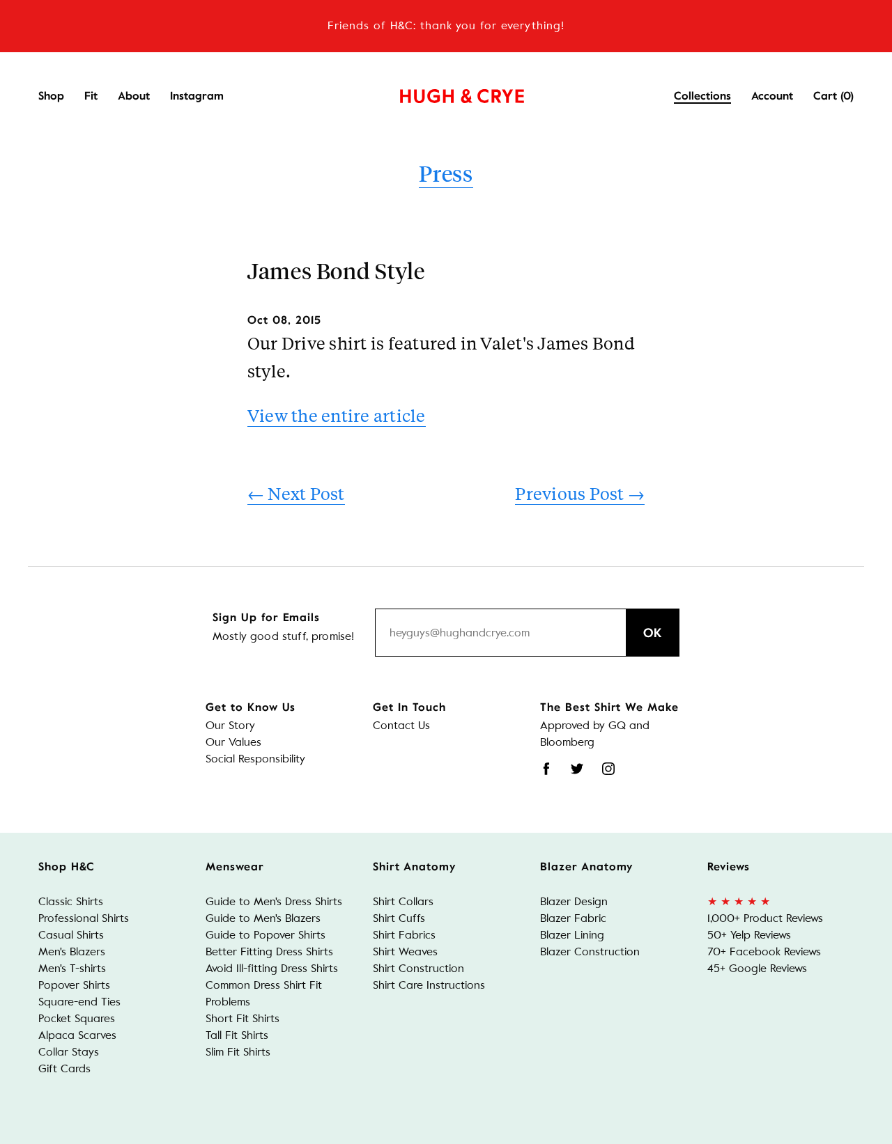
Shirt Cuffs (399, 918)
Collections (702, 96)
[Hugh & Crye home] (444, 92)
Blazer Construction (590, 951)
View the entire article (336, 415)
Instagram (197, 96)
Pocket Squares (76, 1018)
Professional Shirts (83, 918)
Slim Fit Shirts (238, 1051)
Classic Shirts (70, 901)
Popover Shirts (74, 985)
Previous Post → (580, 493)
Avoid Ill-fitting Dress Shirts (272, 968)
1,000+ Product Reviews (765, 918)
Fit (91, 96)
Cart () (833, 96)
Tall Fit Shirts (237, 1035)
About (134, 96)
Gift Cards (64, 1068)
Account (772, 96)
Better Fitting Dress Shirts (269, 951)
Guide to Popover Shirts (265, 934)
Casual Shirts (71, 934)
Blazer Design (574, 901)
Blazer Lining (572, 934)
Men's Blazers (71, 951)
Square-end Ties (79, 1001)
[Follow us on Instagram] (608, 768)
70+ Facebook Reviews (764, 951)
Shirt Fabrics (404, 934)
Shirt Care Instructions (429, 985)
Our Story (230, 725)
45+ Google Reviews (757, 968)
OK (652, 633)
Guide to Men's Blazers (263, 918)
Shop (51, 96)
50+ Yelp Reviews (749, 934)
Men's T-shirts (72, 968)
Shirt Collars (403, 901)
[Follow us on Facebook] (546, 768)
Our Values (233, 742)
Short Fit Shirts (242, 1018)
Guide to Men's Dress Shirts (274, 901)
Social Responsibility (255, 758)
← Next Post (296, 493)
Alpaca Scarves (77, 1035)
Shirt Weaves (405, 951)
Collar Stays (68, 1051)
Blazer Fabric (573, 918)
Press (445, 173)
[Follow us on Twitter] (577, 768)
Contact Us (401, 725)
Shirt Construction (418, 968)
